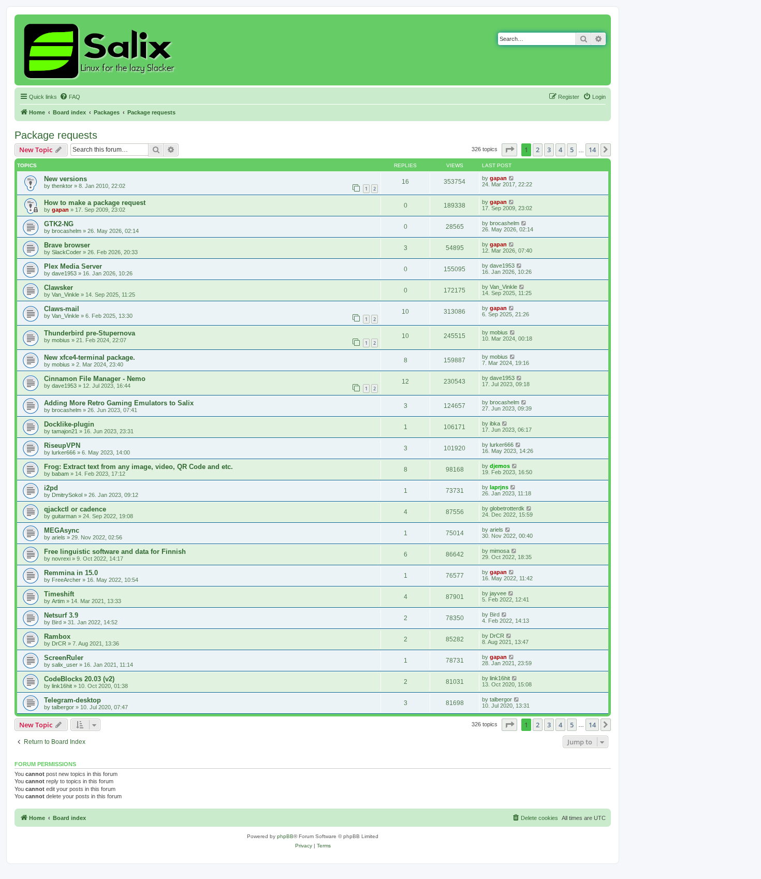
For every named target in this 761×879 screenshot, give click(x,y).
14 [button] (592, 149)
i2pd (51, 488)
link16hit (62, 686)
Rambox (57, 636)
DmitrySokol (67, 495)
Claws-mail (61, 309)
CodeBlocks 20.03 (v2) (79, 679)
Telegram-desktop (72, 700)
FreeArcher (66, 580)
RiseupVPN (62, 445)
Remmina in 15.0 (71, 573)
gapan (498, 178)
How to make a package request (94, 203)
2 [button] (537, 149)
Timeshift (59, 594)
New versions (65, 179)
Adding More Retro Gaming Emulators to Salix (119, 403)
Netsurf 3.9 (61, 615)
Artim (58, 601)
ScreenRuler (63, 658)
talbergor (63, 707)
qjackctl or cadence (75, 509)
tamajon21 (65, 431)
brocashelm (66, 231)
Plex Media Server (73, 266)
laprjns (499, 487)
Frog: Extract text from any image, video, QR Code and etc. (138, 467)
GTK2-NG (59, 224)
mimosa (499, 551)
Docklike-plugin (69, 424)
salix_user (65, 665)
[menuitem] (70, 97)
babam (60, 474)
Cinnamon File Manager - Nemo (94, 379)
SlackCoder (66, 252)
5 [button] (572, 149)
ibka (495, 423)
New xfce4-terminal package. (89, 357)
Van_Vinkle (65, 294)
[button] (509, 149)
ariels (58, 537)
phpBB (285, 836)
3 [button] (549, 149)
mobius (61, 340)
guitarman (64, 516)
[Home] (100, 50)
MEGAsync (61, 530)
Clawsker (58, 287)
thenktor (62, 186)
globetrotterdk (507, 508)
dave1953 (64, 273)
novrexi (61, 558)
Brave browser (67, 245)
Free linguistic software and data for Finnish (115, 551)
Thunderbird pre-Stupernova (89, 333)
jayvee (498, 593)
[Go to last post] (511, 178)
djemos (500, 466)
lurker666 (64, 452)
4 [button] (560, 149)
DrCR (59, 643)
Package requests (55, 135)
